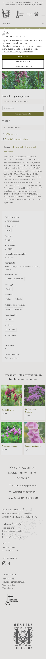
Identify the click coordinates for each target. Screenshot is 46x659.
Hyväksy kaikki (23, 57)
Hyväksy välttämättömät (23, 66)
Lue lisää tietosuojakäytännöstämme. (17, 52)
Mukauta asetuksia (23, 61)
